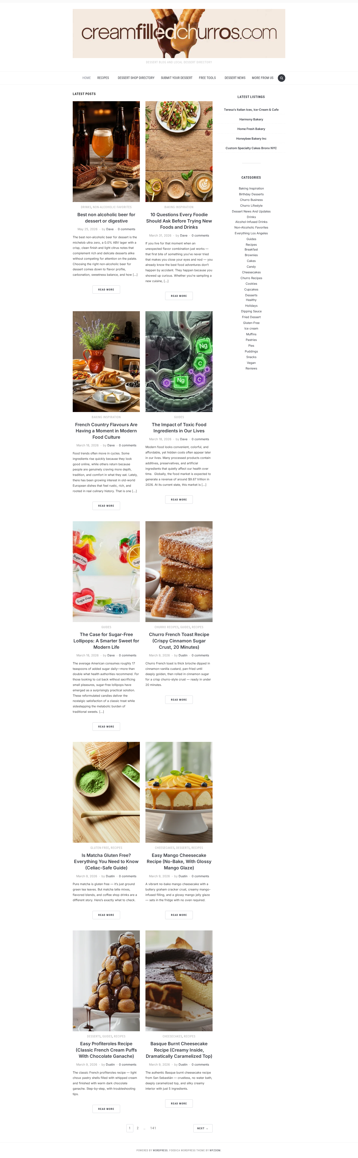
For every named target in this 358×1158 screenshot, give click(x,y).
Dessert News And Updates (251, 211)
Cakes (251, 261)
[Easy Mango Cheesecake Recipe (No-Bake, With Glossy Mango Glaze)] (179, 792)
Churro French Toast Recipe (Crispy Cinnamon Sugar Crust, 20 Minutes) (179, 641)
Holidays (251, 305)
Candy (251, 266)
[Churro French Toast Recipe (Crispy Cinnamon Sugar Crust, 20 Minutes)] (179, 571)
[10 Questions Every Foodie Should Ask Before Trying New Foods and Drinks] (179, 151)
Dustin (183, 655)
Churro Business (251, 200)
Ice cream (251, 328)
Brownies (251, 255)
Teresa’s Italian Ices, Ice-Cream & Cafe (251, 109)
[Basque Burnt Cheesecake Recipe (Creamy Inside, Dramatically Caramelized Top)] (179, 980)
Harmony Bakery (251, 119)
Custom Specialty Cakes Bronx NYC (251, 148)
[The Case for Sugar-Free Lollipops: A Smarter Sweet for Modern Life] (106, 571)
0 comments (126, 229)
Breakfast (251, 249)
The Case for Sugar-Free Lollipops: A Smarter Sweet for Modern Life (106, 641)
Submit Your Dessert (176, 78)
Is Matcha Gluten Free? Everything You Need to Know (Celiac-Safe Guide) (106, 862)
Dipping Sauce (251, 311)
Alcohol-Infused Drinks (251, 222)
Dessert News (235, 78)
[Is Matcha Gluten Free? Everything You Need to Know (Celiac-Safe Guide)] (106, 792)
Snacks (251, 357)
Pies (251, 345)
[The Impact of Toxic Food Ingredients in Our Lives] (179, 361)
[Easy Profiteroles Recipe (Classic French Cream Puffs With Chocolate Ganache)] (106, 980)
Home (86, 78)
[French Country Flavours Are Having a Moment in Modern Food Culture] (106, 361)
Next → (203, 1128)
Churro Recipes (167, 627)
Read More (106, 289)
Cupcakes (251, 289)
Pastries (251, 340)
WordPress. (161, 1150)
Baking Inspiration (179, 207)
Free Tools (207, 78)
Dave (110, 229)
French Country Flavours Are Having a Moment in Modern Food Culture (106, 431)
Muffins (251, 334)
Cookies (251, 283)
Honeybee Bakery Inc (251, 138)
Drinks (86, 207)
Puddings (251, 351)
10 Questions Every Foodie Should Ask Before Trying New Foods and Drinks (179, 221)
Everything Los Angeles (251, 233)
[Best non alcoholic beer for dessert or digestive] (106, 151)
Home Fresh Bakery (251, 129)
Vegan (251, 363)
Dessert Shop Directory (136, 78)
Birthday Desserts (251, 194)
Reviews (251, 368)
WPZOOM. (216, 1150)
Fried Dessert (251, 317)
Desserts (183, 848)
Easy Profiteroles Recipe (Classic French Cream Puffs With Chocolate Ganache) (106, 1050)
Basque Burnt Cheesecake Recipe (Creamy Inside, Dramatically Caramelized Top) (179, 1050)
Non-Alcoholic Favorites (112, 207)
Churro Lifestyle (251, 205)
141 (153, 1128)
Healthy (251, 300)
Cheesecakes (165, 848)
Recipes (103, 78)
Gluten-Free (99, 848)
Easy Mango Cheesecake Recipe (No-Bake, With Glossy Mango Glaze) (179, 862)
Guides (179, 417)
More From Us (262, 78)
